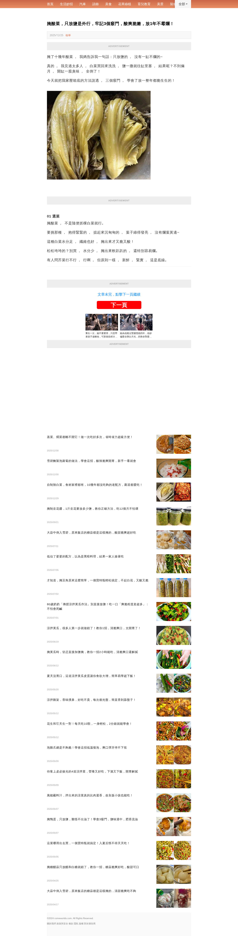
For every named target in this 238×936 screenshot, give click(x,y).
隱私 (76, 923)
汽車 (82, 4)
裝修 (173, 4)
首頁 (50, 4)
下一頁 (119, 305)
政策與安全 (62, 923)
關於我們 (51, 923)
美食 (108, 4)
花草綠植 (124, 4)
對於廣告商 (90, 923)
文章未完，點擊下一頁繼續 (119, 294)
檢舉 (68, 35)
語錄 (95, 4)
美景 (160, 4)
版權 (81, 923)
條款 (71, 923)
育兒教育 (144, 4)
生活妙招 (66, 4)
